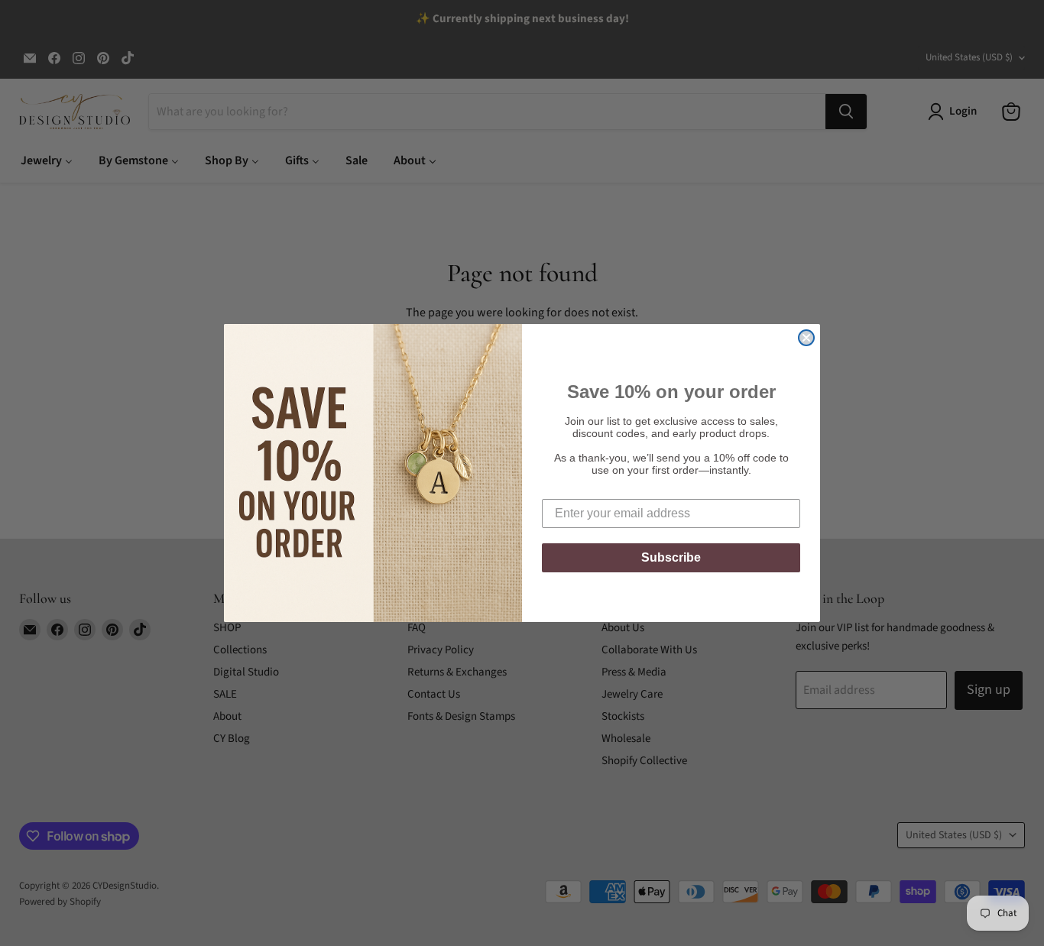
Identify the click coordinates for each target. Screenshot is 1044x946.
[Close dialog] (806, 337)
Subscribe (671, 557)
